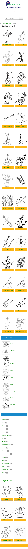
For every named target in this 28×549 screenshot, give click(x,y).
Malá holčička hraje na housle (8, 188)
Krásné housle (8, 147)
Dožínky (11, 343)
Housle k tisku (21, 44)
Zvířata (3, 472)
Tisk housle (21, 249)
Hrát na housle (21, 106)
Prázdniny (4, 450)
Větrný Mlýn (12, 350)
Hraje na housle (7, 106)
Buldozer (12, 357)
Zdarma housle (8, 331)
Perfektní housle (7, 229)
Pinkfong (6, 499)
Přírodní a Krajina (6, 454)
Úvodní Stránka (4, 11)
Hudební (10, 23)
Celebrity (4, 425)
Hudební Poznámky (6, 540)
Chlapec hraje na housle (8, 44)
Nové (10, 11)
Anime (3, 422)
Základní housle (21, 310)
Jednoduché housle (8, 126)
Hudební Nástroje (6, 519)
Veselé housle (21, 290)
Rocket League (13, 391)
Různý (3, 457)
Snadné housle (8, 249)
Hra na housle (21, 85)
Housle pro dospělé (8, 65)
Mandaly (4, 447)
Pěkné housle (21, 208)
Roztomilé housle (21, 229)
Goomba (11, 377)
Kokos (11, 384)
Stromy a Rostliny (6, 463)
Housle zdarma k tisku (21, 65)
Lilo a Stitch (12, 404)
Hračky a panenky (6, 435)
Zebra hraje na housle (21, 331)
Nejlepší (15, 11)
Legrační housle (21, 167)
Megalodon (12, 363)
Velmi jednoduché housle (7, 290)
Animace (4, 419)
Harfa (20, 519)
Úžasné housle (21, 270)
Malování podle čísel (6, 444)
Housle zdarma (8, 85)
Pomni (11, 370)
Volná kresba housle (8, 310)
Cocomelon (19, 499)
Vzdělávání (4, 466)
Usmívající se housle (7, 270)
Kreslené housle (7, 167)
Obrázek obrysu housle (8, 208)
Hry (3, 438)
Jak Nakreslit (3, 14)
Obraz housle (21, 188)
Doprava (4, 429)
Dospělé (4, 432)
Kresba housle (21, 147)
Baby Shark (19, 540)
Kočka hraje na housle (21, 126)
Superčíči (12, 397)
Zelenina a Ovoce (6, 469)
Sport (3, 460)
